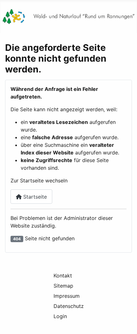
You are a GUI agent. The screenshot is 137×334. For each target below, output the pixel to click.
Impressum (67, 296)
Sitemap (63, 286)
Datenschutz (69, 306)
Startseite (34, 197)
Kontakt (63, 275)
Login (60, 316)
